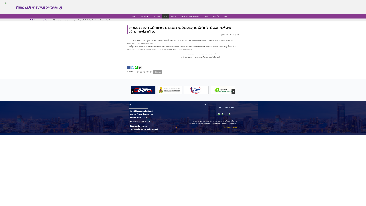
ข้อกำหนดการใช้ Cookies (231, 121)
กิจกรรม (173, 16)
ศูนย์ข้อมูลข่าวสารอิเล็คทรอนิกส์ (190, 16)
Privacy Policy (205, 121)
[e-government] (223, 90)
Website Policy (197, 121)
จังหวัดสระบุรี (144, 16)
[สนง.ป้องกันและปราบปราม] (170, 90)
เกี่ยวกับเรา (156, 16)
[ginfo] (143, 90)
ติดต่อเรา (226, 16)
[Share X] (132, 67)
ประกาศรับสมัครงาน (44, 20)
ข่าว (165, 16)
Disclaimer (221, 121)
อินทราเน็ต (216, 16)
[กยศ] (196, 90)
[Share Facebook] (128, 67)
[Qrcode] (140, 67)
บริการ (206, 16)
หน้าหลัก (133, 16)
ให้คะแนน (158, 72)
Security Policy (213, 121)
